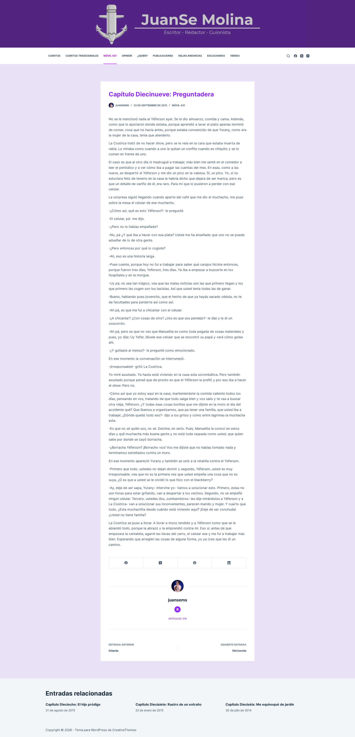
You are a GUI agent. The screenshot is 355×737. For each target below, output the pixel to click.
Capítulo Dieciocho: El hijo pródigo (73, 704)
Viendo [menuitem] (235, 55)
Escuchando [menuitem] (216, 55)
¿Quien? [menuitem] (142, 55)
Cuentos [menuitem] (54, 55)
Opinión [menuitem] (127, 55)
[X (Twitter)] (301, 55)
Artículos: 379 (177, 618)
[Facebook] (295, 55)
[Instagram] (307, 55)
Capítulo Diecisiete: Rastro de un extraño (169, 704)
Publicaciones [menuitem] (163, 55)
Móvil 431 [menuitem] (110, 55)
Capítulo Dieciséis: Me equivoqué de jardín (260, 704)
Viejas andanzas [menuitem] (190, 55)
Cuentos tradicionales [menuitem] (82, 55)
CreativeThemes (124, 730)
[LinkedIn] (229, 563)
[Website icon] (177, 609)
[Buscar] (288, 55)
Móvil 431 (178, 105)
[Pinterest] (195, 563)
